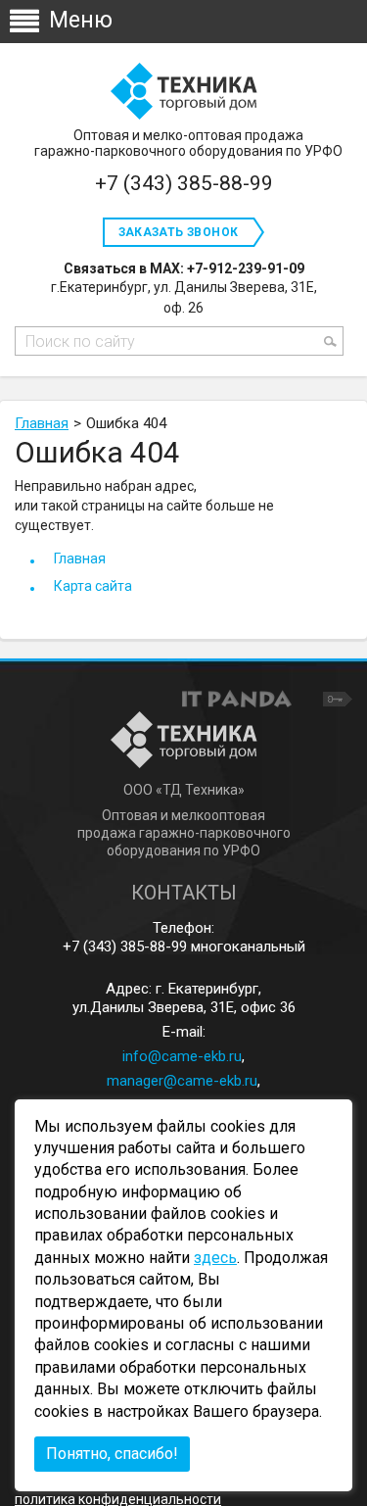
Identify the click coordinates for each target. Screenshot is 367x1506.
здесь (215, 1257)
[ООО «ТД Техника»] (183, 92)
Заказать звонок (178, 232)
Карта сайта (93, 586)
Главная (42, 423)
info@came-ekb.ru (182, 1056)
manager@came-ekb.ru (182, 1081)
